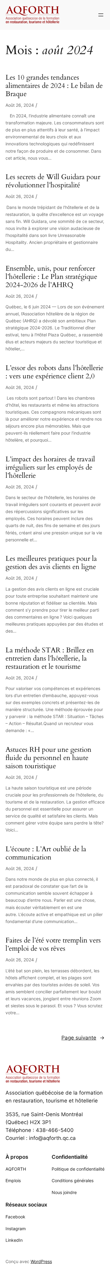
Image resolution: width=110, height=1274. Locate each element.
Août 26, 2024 (20, 105)
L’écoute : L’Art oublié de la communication (46, 853)
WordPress (41, 1261)
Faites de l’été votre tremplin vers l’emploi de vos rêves (53, 944)
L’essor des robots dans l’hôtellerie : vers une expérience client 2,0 (54, 372)
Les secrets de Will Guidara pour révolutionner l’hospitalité (53, 181)
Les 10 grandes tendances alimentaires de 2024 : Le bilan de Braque (54, 86)
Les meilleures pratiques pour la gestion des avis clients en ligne (51, 563)
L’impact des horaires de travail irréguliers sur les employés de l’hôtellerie (50, 467)
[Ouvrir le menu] (101, 15)
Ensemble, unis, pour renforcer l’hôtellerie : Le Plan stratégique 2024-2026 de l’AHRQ (51, 277)
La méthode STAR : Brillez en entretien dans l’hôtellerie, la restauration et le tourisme (50, 658)
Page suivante (83, 1038)
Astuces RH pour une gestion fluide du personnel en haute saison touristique (48, 758)
